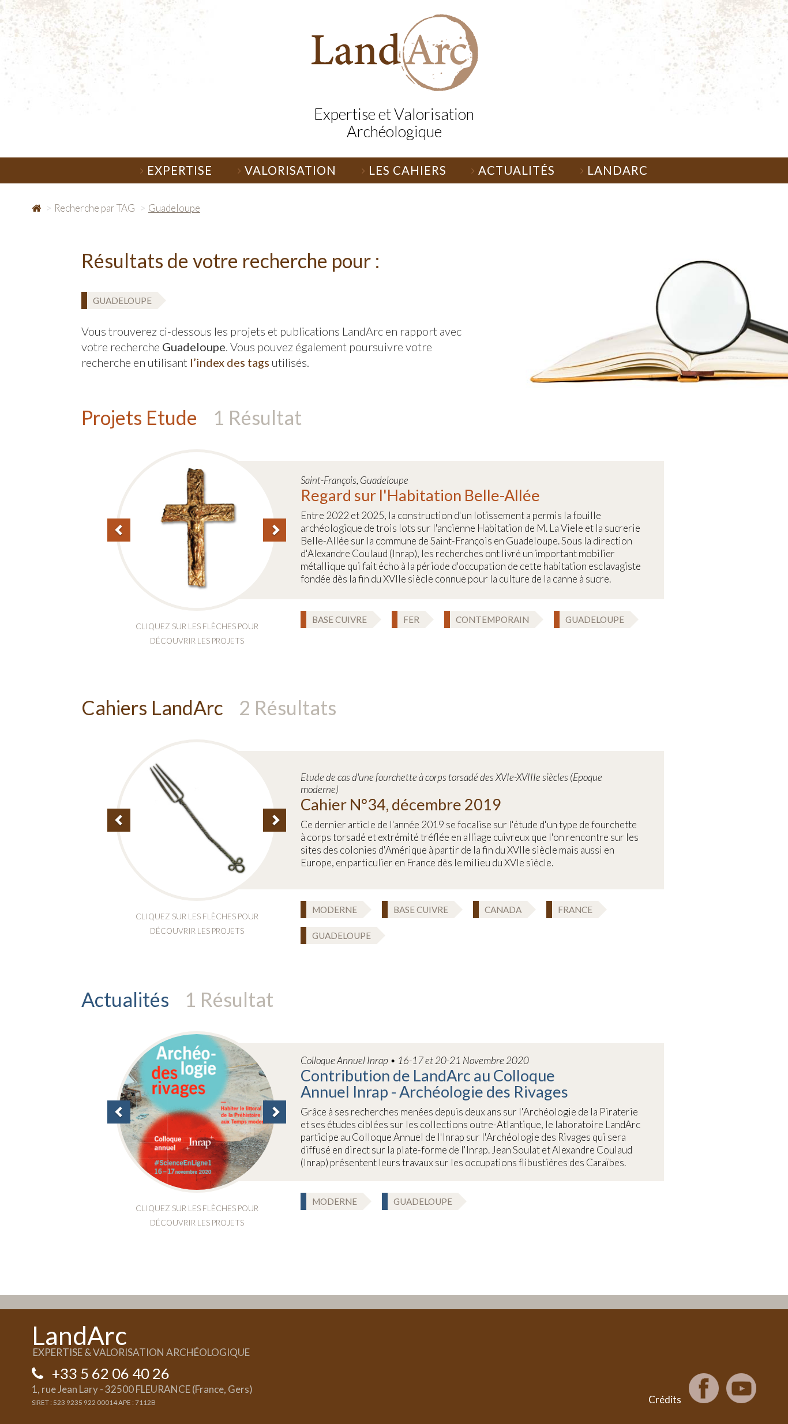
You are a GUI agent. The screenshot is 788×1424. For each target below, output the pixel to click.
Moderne (334, 909)
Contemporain (492, 619)
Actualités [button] (516, 170)
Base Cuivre (339, 619)
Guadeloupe (122, 300)
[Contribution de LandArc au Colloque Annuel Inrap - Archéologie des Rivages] (196, 1110)
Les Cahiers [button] (407, 170)
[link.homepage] (394, 52)
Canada (503, 909)
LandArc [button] (617, 170)
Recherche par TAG (94, 208)
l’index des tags (229, 362)
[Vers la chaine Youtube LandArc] (741, 1388)
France (575, 909)
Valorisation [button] (290, 170)
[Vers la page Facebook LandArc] (704, 1388)
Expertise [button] (179, 170)
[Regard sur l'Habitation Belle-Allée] (196, 529)
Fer (411, 619)
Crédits (664, 1399)
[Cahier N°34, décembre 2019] (196, 819)
